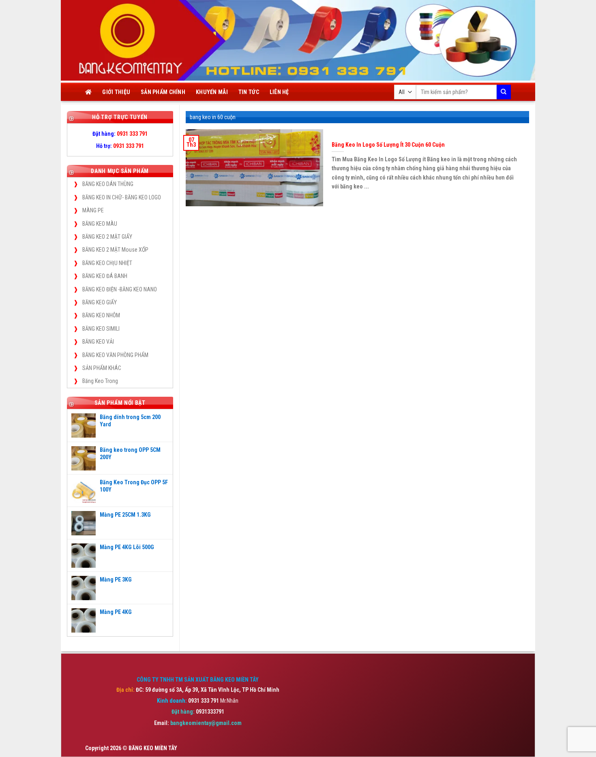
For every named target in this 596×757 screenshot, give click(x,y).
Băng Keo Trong (100, 381)
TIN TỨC (248, 92)
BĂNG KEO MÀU (99, 223)
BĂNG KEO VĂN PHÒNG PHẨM (115, 355)
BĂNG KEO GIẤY (99, 302)
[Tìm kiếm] (504, 92)
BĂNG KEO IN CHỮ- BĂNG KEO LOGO (121, 197)
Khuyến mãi (212, 92)
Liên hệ (279, 92)
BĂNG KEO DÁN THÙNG (107, 184)
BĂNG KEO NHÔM (101, 315)
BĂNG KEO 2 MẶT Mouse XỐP (115, 249)
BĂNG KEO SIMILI (101, 328)
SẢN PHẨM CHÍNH (163, 92)
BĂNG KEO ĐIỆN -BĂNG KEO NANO (119, 289)
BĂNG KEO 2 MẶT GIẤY (107, 236)
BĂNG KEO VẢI (98, 341)
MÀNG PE (93, 210)
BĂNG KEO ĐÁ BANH (104, 276)
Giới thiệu (116, 92)
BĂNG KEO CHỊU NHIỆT (107, 263)
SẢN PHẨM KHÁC (101, 368)
